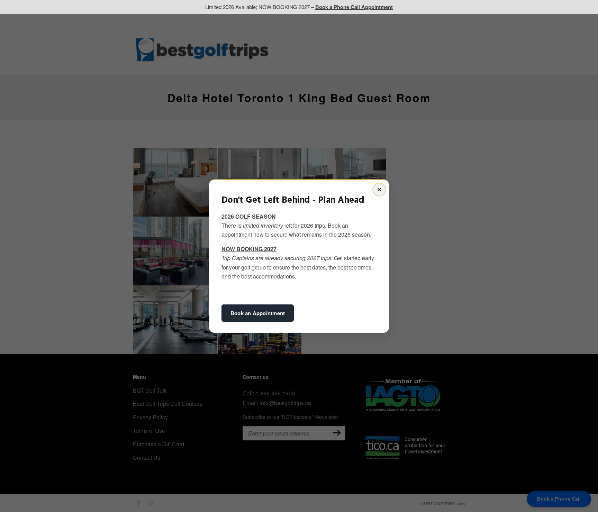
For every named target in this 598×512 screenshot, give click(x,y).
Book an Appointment (257, 313)
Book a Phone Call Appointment (354, 7)
